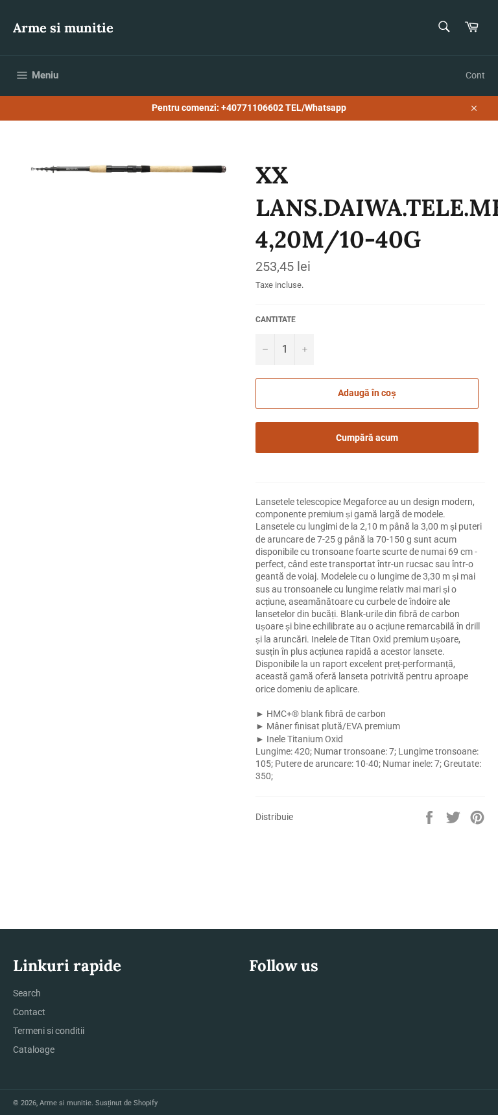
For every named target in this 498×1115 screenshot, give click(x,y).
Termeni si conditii (48, 1031)
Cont (475, 75)
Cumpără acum (367, 437)
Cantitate (275, 319)
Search (27, 993)
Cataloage (33, 1049)
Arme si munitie (63, 27)
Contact (29, 1012)
